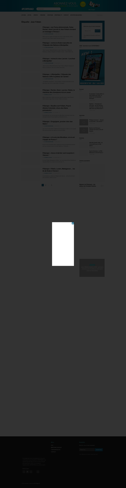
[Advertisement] (63, 244)
